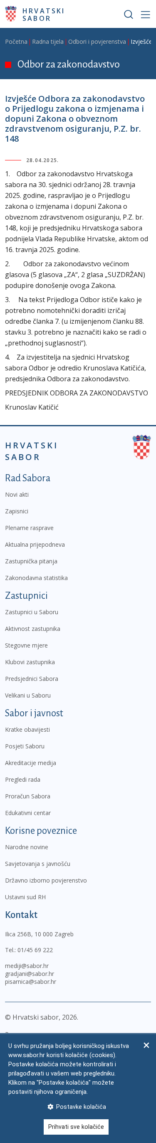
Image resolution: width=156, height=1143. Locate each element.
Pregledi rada (22, 779)
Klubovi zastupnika (30, 662)
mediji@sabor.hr (27, 966)
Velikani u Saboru (28, 695)
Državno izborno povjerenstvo (46, 880)
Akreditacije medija (30, 763)
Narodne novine (26, 847)
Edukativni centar (28, 813)
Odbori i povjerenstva (97, 41)
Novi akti (17, 494)
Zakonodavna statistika (36, 578)
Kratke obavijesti (27, 729)
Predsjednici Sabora (31, 679)
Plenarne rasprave (29, 528)
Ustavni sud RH (25, 897)
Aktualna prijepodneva (35, 544)
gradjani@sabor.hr (29, 974)
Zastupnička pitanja (31, 561)
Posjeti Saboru (25, 746)
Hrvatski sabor (43, 14)
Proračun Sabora (27, 796)
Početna (16, 41)
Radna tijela (48, 41)
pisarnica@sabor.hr (30, 981)
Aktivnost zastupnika (32, 629)
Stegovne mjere (26, 645)
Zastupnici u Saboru (31, 612)
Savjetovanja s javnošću (37, 864)
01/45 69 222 (35, 950)
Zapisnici (16, 511)
